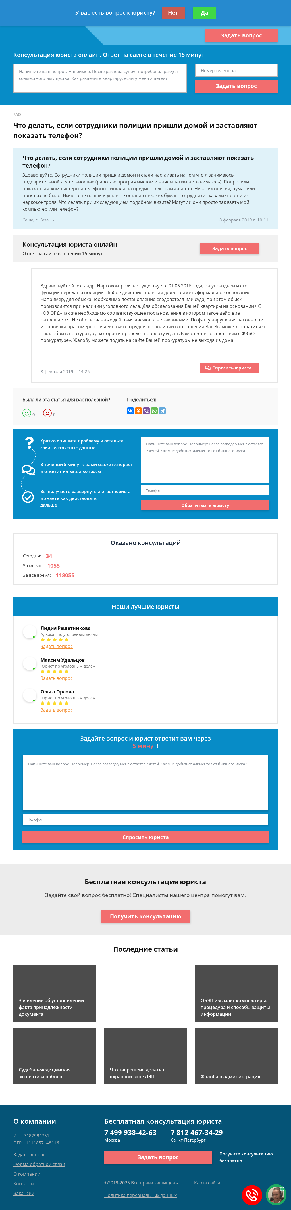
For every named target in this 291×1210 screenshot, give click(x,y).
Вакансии (23, 1193)
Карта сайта (207, 1183)
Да (204, 12)
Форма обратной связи (39, 1164)
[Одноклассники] (138, 410)
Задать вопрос (241, 35)
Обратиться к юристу (205, 505)
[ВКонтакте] (130, 410)
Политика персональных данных (140, 1195)
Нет (173, 12)
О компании (26, 1174)
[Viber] (146, 410)
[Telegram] (162, 410)
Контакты (23, 1183)
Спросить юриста (231, 368)
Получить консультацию (145, 916)
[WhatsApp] (154, 410)
